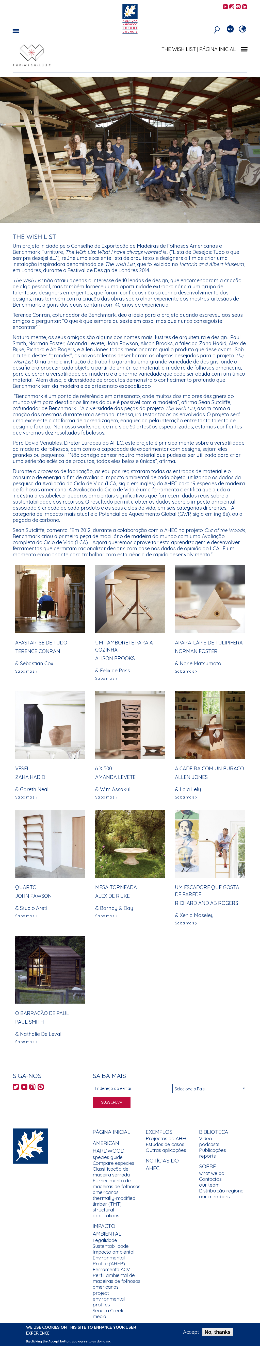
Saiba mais (25, 671)
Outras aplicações (166, 1150)
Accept (191, 1332)
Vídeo (205, 1138)
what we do (211, 1173)
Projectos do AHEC (167, 1138)
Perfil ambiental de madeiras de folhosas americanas (116, 1281)
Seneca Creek (108, 1310)
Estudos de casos (165, 1144)
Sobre (207, 1166)
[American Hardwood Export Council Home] (129, 18)
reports (207, 1156)
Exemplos (159, 1131)
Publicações (212, 1150)
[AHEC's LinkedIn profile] (244, 7)
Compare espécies (113, 1163)
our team (209, 1185)
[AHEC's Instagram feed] (231, 7)
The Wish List (178, 49)
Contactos (210, 1179)
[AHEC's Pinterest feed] (238, 7)
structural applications (106, 1213)
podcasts (209, 1144)
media (99, 1316)
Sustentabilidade (111, 1246)
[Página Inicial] (30, 1145)
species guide (108, 1157)
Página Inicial (111, 1131)
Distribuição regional (222, 1191)
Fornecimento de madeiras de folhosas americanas (116, 1186)
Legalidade (105, 1240)
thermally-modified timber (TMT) (114, 1201)
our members (214, 1196)
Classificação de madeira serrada (111, 1172)
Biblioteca (213, 1131)
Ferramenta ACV (111, 1269)
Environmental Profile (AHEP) (109, 1261)
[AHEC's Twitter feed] (16, 1088)
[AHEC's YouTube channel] (225, 7)
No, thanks (218, 1332)
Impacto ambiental (114, 1252)
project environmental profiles (109, 1299)
